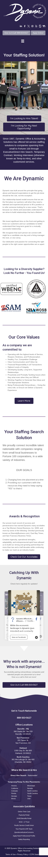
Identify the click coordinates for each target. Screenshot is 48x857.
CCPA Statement (36, 854)
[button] (24, 685)
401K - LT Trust (24, 822)
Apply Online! (38, 33)
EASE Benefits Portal (24, 818)
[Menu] (22, 41)
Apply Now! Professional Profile (24, 836)
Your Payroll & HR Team (24, 829)
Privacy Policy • (23, 854)
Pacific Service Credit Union (24, 825)
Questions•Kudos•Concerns (24, 832)
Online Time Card (24, 812)
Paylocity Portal (24, 815)
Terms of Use (10, 854)
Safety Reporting (24, 839)
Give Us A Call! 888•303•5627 (16, 33)
